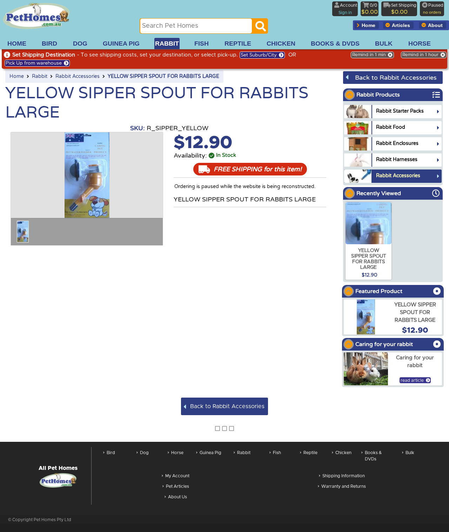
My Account (177, 476)
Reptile (310, 453)
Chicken (343, 453)
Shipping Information (343, 476)
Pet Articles (177, 486)
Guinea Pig (210, 453)
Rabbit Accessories (77, 76)
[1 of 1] (22, 231)
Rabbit (39, 76)
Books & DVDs (373, 456)
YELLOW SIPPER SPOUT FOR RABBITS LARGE (163, 76)
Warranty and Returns (343, 486)
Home (16, 76)
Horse (177, 453)
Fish (277, 453)
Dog (144, 453)
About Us (177, 497)
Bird (111, 453)
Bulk (410, 453)
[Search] (260, 28)
